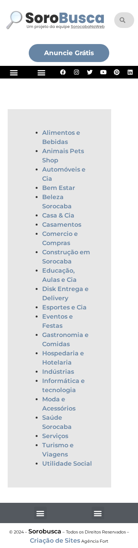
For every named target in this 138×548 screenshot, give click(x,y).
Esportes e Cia (64, 307)
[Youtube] (103, 72)
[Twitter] (90, 72)
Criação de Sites (55, 540)
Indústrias (58, 371)
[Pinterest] (117, 72)
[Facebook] (63, 72)
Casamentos (61, 224)
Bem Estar (58, 187)
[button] (14, 72)
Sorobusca (44, 531)
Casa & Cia (58, 215)
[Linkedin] (130, 72)
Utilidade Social (67, 463)
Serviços (55, 436)
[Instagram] (76, 72)
